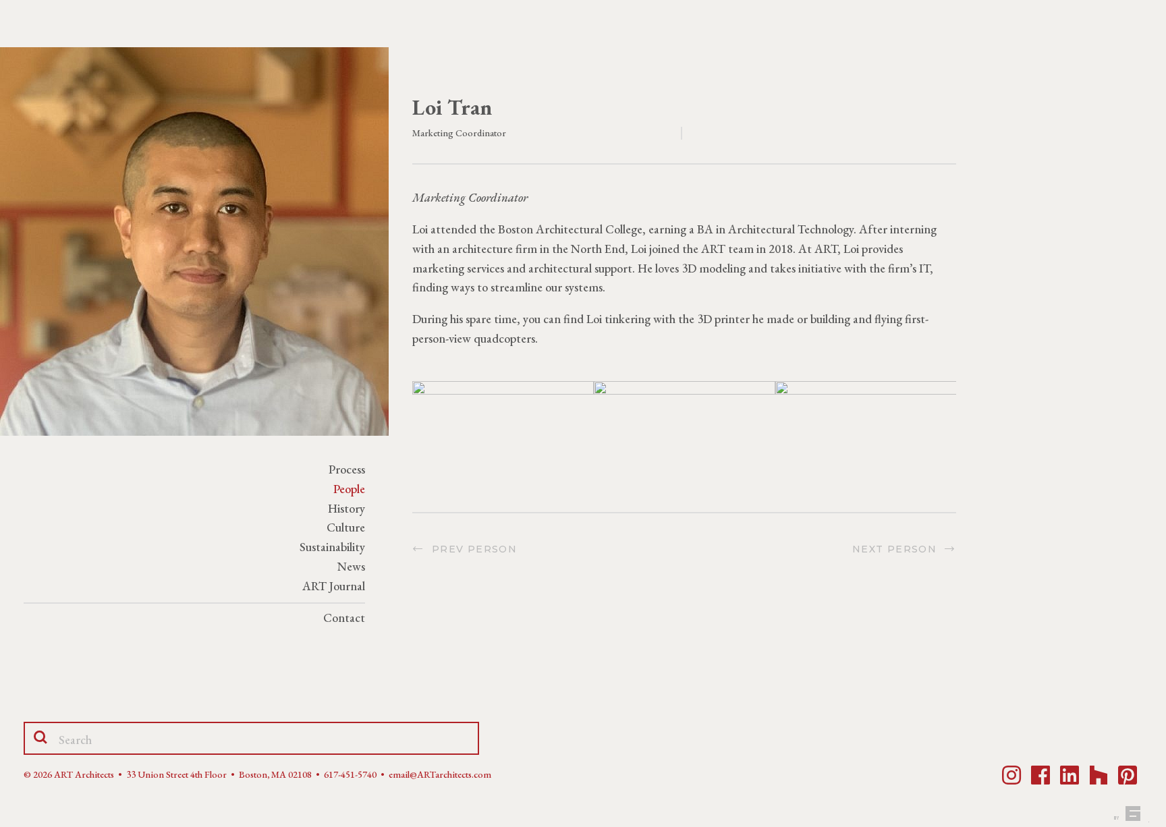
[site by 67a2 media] (1130, 813)
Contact (344, 617)
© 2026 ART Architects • (75, 774)
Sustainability (332, 546)
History (346, 508)
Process (347, 469)
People (349, 488)
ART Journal (333, 586)
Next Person (898, 549)
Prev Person (470, 549)
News (351, 566)
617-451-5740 (350, 774)
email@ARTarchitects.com (440, 774)
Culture (346, 527)
